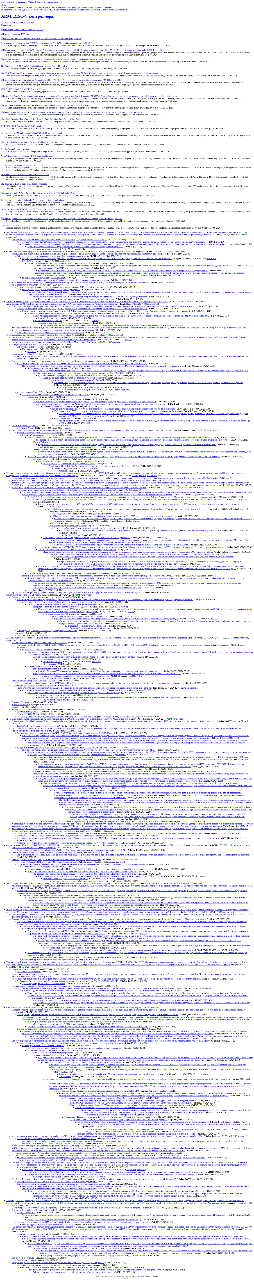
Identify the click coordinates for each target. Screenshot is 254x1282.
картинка (211, 258)
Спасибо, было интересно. (29, 972)
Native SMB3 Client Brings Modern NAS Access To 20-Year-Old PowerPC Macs (107, 112)
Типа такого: (65, 1076)
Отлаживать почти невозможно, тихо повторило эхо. (109, 1115)
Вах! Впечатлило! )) (21, 704)
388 (21, 23)
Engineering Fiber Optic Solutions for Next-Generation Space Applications (32, 200)
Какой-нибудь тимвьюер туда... (36, 435)
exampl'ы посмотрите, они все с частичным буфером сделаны (60, 607)
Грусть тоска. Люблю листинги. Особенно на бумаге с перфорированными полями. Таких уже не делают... (118, 1119)
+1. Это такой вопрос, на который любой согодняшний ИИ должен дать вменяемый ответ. (68, 280)
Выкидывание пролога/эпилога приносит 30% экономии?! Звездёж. (95, 1098)
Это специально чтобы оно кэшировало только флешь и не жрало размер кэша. (74, 676)
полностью (11, 237)
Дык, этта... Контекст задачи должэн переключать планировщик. (78, 790)
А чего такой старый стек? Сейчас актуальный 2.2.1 (35, 1210)
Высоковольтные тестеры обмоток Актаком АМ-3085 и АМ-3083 (91, 80)
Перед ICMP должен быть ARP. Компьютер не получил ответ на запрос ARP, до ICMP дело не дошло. (58, 1262)
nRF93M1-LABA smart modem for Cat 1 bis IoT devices (25, 174)
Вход (3, 2)
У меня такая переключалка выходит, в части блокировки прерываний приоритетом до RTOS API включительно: (84, 769)
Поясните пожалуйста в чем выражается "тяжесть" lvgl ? (37, 597)
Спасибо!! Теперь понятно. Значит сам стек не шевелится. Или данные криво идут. (54, 1265)
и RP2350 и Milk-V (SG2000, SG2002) (39, 714)
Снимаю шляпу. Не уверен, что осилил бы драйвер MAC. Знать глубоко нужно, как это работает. (77, 1248)
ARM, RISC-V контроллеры (28, 16)
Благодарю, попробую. (27, 1260)
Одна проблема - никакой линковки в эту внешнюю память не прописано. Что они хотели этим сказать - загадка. (84, 657)
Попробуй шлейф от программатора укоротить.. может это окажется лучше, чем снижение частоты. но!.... (59, 239)
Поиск (42, 2)
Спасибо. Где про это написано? (52, 318)
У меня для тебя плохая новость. (58, 406)
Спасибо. (32, 590)
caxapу (142, 1276)
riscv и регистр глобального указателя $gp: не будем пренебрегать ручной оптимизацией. (46, 1007)
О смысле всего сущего (11, 7)
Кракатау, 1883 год (20, 34)
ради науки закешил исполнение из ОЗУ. (51, 669)
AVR (37, 10)
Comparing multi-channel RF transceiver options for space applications (92, 218)
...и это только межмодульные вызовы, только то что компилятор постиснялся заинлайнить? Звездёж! (121, 1107)
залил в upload (18, 633)
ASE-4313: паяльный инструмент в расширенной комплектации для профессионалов (119, 73)
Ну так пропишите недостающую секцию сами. (43, 278)
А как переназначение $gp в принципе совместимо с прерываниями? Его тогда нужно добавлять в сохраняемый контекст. (83, 1022)
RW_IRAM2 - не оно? (32, 261)
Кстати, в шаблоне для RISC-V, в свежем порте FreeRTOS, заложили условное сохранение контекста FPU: (65, 836)
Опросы (49, 2)
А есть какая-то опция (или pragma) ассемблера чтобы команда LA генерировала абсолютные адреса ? (58, 1146)
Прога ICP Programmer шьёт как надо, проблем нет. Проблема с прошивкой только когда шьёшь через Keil (75, 247)
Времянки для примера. (38, 666)
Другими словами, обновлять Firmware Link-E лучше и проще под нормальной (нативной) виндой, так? (69, 895)
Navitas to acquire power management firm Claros (22, 165)
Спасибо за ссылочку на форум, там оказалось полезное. (53, 678)
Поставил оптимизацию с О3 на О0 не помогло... (34, 847)
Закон (55, 2)
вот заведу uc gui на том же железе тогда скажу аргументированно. (47, 630)
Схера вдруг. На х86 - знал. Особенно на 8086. (43, 1045)
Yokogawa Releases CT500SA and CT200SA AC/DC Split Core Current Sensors (35, 209)
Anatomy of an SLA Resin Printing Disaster (58, 193)
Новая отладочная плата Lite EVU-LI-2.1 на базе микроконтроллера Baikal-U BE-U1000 (122, 50)
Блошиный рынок (94, 7)
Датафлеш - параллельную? (61, 511)
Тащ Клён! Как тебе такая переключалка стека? (38, 726)
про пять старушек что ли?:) (34, 1160)
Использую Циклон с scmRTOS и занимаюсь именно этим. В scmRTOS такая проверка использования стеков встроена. (87, 588)
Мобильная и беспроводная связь (71, 7)
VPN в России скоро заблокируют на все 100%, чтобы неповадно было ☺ (55, 394)
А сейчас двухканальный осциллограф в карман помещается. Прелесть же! (72, 447)
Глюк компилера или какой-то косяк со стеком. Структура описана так (43, 852)
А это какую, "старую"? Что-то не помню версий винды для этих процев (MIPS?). (91, 528)
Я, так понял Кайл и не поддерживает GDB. (79, 387)
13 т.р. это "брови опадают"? (25, 425)
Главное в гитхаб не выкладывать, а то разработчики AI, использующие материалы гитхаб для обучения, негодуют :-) (112, 1074)
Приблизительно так (52, 661)
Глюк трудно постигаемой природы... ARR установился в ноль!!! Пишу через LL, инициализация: (56, 859)
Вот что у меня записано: (23, 1258)
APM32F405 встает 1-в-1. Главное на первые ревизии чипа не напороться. (50, 332)
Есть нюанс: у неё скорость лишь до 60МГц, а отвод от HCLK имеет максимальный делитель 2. (86, 537)
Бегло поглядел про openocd (40, 368)
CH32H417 (54, 523)
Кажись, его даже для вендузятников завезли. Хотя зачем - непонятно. (75, 378)
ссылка (95, 320)
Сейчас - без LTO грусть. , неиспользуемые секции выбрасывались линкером (96, 1091)
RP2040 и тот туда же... (27, 712)
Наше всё (10, 2)
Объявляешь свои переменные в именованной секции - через (88, 254)
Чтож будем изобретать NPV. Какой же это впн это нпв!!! (59, 399)
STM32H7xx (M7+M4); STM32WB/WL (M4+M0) (33, 681)
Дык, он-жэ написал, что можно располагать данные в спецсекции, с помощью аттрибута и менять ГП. (63, 1184)
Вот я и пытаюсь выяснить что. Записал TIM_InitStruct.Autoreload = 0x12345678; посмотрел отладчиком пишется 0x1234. (82, 871)
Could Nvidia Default (10, 225)
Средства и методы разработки (41, 7)
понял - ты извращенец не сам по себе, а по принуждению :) (49, 960)
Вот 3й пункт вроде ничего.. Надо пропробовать (60, 461)
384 (36, 23)
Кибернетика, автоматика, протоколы (84, 10)
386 (28, 23)
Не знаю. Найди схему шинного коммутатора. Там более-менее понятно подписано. (76, 299)
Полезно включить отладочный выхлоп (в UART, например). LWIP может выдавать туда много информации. (71, 1267)
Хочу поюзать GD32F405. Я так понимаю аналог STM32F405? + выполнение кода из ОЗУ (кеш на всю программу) (62, 304)
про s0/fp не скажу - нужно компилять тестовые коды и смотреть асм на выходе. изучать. (57, 1181)
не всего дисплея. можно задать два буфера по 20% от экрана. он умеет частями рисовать (62, 602)
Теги (17, 2)
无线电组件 (33, 2)
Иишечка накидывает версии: (30, 1234)
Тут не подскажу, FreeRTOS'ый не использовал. (43, 983)
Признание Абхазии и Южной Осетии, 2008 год (60, 38)
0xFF (24, 7)
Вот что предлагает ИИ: (44, 459)
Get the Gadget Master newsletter (15, 149)
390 (13, 23)
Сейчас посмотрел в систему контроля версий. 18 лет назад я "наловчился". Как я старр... (73, 1272)
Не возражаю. (49, 664)
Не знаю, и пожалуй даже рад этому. (49, 1055)
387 (24, 23)
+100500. (32, 351)
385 (32, 23)
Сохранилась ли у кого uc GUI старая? (23, 595)
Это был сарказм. (72, 535)
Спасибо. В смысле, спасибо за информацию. (90, 628)
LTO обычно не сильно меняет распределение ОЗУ (56, 1053)
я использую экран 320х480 (55, 614)
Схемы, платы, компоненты (114, 10)
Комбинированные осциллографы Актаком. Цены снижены (85, 59)
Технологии (61, 10)
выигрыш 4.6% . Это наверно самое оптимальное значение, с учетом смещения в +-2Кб (56, 1138)
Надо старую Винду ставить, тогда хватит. (68, 526)
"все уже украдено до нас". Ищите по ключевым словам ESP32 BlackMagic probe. (48, 342)
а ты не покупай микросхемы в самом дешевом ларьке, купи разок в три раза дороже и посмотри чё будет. (76, 692)
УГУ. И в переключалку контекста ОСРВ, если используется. (60, 1024)
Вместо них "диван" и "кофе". (30, 347)
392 (6, 23)
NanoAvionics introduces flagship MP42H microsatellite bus (26, 156)
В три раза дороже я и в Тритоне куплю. (51, 695)
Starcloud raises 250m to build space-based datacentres (24, 184)
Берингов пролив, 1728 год (31, 29)
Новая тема (6, 25)
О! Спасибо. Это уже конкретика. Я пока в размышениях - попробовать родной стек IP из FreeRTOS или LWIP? (67, 981)
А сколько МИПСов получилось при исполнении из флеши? (39, 642)
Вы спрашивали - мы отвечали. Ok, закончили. (86, 626)
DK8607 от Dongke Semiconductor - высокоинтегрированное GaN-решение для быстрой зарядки (133, 96)
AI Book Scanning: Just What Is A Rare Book (61, 119)
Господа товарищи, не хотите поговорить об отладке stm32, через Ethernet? (40, 335)
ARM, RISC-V (49, 10)
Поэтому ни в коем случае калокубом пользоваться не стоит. (76, 881)
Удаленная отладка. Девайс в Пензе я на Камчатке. (40, 433)
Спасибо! (21, 635)
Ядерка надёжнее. (62, 418)
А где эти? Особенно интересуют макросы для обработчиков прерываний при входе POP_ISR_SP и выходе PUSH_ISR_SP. (72, 843)
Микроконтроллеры (10, 10)
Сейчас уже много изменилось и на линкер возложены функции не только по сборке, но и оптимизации (75, 1048)
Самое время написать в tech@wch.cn (55, 659)
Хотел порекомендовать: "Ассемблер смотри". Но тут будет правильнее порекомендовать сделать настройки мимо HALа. (72, 850)
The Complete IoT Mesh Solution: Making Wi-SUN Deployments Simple (32, 133)
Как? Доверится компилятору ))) (26, 285)
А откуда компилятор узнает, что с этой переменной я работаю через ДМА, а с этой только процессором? (64, 287)
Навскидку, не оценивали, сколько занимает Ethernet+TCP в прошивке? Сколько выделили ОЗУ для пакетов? (66, 490)
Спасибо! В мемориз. (21, 702)
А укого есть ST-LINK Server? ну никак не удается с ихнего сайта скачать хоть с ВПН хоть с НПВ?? (94, 466)
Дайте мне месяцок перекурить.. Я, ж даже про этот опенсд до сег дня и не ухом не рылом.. (79, 375)
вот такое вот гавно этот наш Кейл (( (49, 249)
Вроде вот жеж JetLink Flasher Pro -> (28, 354)
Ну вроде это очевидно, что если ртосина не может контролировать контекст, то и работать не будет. (62, 747)
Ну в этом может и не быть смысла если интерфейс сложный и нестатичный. (62, 604)
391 (10, 23)
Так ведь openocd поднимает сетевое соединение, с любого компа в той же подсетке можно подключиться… (61, 361)
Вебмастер (155, 1276)
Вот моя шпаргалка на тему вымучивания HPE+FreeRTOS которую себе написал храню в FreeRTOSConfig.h (66, 733)
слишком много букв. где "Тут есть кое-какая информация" (64, 323)
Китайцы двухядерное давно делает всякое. (31, 709)
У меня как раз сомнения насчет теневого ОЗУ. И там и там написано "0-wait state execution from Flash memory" (78, 313)
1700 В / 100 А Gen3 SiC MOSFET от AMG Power (23, 89)
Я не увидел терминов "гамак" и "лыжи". (30, 344)
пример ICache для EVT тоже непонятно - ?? (42, 650)
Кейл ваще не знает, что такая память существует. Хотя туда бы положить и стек (53, 256)
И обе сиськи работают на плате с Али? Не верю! (34, 685)
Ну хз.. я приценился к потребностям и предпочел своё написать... (79, 616)
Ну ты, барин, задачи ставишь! (57, 700)
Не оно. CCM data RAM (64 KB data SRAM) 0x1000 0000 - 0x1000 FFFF (60, 263)
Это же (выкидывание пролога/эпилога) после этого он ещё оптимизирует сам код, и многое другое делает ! (133, 1100)
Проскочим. (33, 397)
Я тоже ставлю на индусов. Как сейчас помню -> (65, 878)
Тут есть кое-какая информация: (47, 320)
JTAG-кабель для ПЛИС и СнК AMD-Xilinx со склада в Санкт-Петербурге (35, 66)
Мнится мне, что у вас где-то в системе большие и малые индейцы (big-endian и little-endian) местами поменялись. (84, 874)
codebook (23, 2)
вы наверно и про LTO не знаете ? (43, 1050)
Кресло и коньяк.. (30, 349)
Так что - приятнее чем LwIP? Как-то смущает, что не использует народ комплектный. (77, 549)
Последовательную (62, 514)
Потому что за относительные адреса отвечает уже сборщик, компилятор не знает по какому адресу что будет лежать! (70, 1043)
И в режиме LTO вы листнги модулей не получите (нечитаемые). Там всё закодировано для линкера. (110, 1117)
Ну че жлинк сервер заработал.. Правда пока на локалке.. (69, 464)
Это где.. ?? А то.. (25, 428)
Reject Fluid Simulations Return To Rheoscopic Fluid (70, 105)
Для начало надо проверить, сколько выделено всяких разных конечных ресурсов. (49, 986)
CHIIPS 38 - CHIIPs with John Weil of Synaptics (21, 126)
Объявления (108, 7)
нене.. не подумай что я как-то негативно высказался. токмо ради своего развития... (60, 1169)
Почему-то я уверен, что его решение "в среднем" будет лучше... (51, 289)
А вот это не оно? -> (74, 390)
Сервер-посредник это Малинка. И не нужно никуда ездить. (60, 449)
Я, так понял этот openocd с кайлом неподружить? (71, 380)
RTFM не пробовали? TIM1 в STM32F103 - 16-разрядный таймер (46, 862)
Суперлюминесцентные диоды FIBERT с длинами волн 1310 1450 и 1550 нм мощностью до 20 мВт (46, 43)
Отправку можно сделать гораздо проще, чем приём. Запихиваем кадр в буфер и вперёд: (83, 1255)
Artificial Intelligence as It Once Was (49, 142)
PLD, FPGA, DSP (27, 10)
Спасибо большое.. (67, 471)
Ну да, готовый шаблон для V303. (53, 1198)
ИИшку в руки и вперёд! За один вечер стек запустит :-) (47, 1224)
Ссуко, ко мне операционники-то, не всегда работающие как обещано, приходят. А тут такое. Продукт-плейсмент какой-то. (78, 690)
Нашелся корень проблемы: (24, 969)
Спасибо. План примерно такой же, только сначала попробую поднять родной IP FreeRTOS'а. (70, 573)
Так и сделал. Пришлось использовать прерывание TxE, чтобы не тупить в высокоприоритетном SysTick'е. (81, 957)
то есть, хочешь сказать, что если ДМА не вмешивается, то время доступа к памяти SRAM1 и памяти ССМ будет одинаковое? (90, 297)
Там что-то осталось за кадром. (36, 867)
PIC (41, 10)
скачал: (57, 468)
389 (17, 23)
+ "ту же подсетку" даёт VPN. (30, 392)
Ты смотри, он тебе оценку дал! (47, 1177)
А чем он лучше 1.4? (26, 1212)
